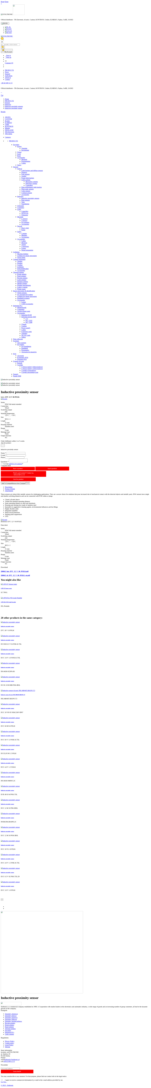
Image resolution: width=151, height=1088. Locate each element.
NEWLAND (9, 130)
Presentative (25, 350)
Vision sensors (22, 293)
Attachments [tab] (9, 491)
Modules (24, 235)
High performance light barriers (31, 187)
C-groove (24, 219)
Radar (23, 230)
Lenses (23, 248)
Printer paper (21, 289)
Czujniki (20, 365)
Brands (3, 112)
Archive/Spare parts (23, 311)
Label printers (21, 280)
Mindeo (7, 128)
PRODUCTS (13, 141)
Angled (23, 176)
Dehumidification (23, 269)
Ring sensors (25, 200)
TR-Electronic (9, 132)
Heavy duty (25, 228)
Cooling (19, 265)
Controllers (29, 185)
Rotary (19, 146)
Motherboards (21, 307)
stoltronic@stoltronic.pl (12, 1059)
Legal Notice (9, 1045)
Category (8, 137)
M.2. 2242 (28, 320)
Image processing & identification (24, 291)
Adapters (24, 333)
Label (19, 209)
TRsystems (8, 134)
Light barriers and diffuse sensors (32, 170)
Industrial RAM (26, 315)
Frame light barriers (27, 178)
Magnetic (20, 217)
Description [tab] (8, 487)
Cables (23, 163)
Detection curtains (31, 183)
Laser (19, 154)
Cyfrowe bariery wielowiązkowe (32, 369)
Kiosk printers (21, 274)
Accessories (21, 157)
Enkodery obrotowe (11, 1014)
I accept (13, 464)
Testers (23, 244)
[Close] (3, 445)
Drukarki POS (22, 359)
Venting (19, 261)
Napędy (15, 374)
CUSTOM (8, 119)
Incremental (25, 150)
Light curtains (25, 180)
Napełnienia (25, 204)
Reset (2, 2)
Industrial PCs (17, 306)
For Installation (26, 346)
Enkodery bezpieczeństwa (13, 1021)
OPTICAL (24, 213)
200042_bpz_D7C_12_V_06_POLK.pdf (14, 571)
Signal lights (21, 257)
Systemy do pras (18, 361)
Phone (3, 457)
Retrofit (19, 363)
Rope (19, 156)
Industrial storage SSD (28, 317)
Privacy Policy (9, 1041)
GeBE (7, 124)
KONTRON (9, 126)
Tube (23, 202)
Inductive (20, 196)
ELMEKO (8, 123)
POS (14, 354)
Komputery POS (22, 357)
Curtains (24, 233)
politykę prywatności (15, 464)
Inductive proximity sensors (30, 198)
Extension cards (26, 331)
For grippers (25, 222)
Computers (20, 309)
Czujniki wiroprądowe (28, 370)
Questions (5, 462)
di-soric (7, 121)
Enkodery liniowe (11, 1016)
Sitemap (7, 1047)
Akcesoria (20, 356)
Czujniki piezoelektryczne (29, 372)
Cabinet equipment (19, 259)
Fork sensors (25, 174)
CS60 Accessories (27, 304)
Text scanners (21, 343)
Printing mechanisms (24, 285)
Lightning (16, 252)
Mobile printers (22, 283)
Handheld (24, 348)
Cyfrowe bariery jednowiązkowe (32, 367)
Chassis (23, 324)
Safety (19, 165)
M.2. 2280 (28, 322)
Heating (19, 263)
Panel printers (21, 276)
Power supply (25, 328)
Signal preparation (27, 250)
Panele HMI (17, 376)
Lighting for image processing (27, 256)
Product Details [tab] (10, 489)
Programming (25, 161)
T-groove (24, 220)
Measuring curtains (31, 182)
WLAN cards (25, 335)
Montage (24, 159)
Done (6, 2)
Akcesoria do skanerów (29, 352)
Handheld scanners (23, 298)
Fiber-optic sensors (27, 189)
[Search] (3, 47)
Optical (19, 169)
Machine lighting (22, 254)
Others (23, 337)
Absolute (24, 148)
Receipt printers (22, 278)
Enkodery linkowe (11, 1019)
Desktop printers (22, 282)
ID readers (20, 344)
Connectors (25, 246)
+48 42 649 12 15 (9, 1061)
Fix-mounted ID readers (25, 294)
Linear (19, 152)
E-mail (3, 455)
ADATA (8, 117)
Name (3, 453)
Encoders (16, 145)
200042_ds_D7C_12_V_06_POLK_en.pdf (15, 575)
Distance (24, 172)
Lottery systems (22, 287)
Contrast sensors (26, 193)
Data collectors (18, 339)
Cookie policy (9, 1043)
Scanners (16, 341)
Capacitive (20, 207)
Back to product (18, 468)
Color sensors (25, 191)
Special (19, 226)
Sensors (15, 167)
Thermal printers (18, 272)
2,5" (26, 319)
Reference (4, 521)
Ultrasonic (20, 206)
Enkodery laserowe (11, 1017)
